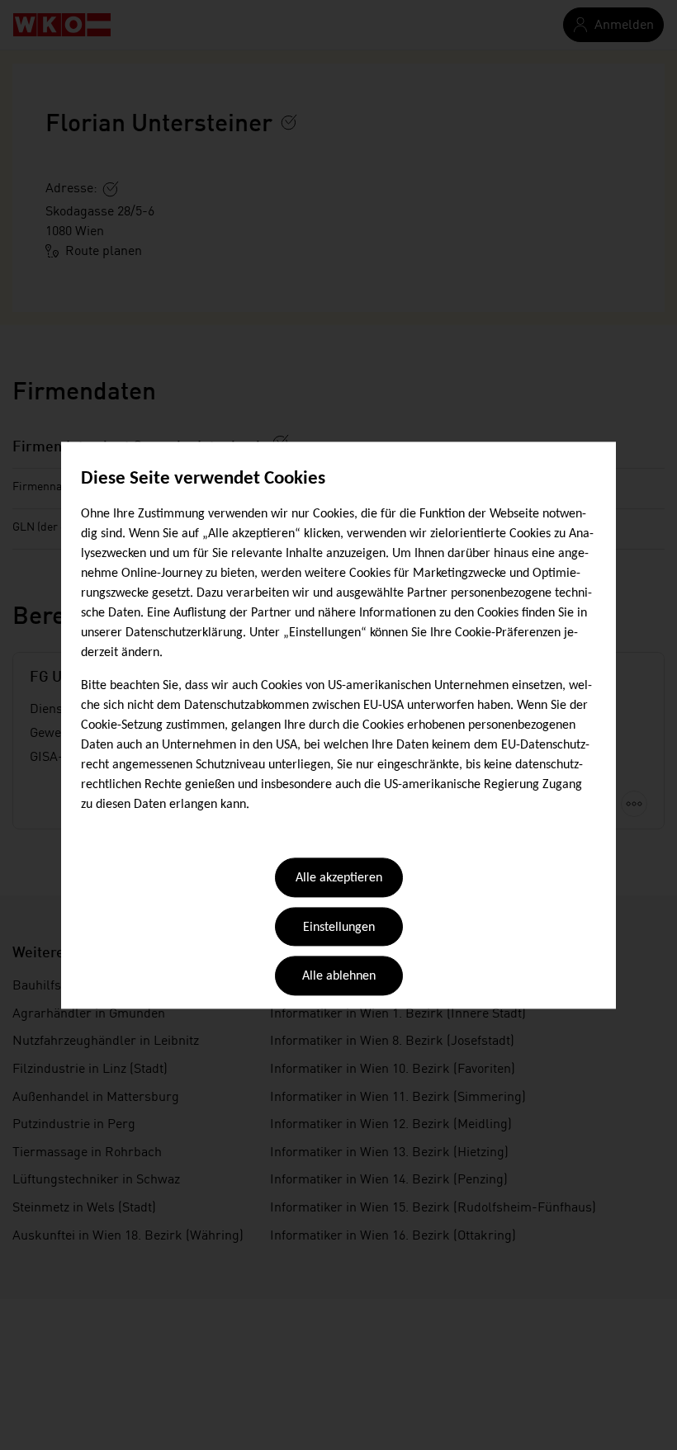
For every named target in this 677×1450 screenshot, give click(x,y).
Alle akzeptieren (339, 879)
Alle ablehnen (339, 977)
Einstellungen (339, 927)
